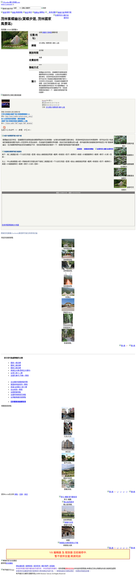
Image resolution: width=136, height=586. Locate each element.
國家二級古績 (16, 365)
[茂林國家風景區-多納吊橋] (68, 284)
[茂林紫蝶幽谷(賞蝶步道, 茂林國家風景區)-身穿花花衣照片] (120, 187)
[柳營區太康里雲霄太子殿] (68, 543)
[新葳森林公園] (68, 326)
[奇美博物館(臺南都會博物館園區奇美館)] (68, 518)
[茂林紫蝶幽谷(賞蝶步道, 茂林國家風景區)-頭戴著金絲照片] (120, 176)
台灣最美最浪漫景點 (18, 397)
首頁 (8, 12)
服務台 (42, 12)
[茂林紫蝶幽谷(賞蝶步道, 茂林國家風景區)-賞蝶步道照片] (120, 143)
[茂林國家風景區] (68, 247)
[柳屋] (68, 538)
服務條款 (29, 566)
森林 (60, 107)
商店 (30, 12)
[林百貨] (68, 450)
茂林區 (49, 32)
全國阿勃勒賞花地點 (18, 395)
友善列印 (110, 149)
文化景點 (49, 107)
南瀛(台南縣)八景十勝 (19, 387)
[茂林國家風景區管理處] (68, 258)
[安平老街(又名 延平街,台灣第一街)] (68, 419)
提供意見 (37, 566)
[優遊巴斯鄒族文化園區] (68, 476)
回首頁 (79, 149)
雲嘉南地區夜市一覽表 (19, 384)
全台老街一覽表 (17, 389)
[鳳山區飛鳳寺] (68, 502)
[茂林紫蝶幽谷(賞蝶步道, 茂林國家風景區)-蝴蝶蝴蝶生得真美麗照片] (120, 164)
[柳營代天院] (68, 522)
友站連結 (9, 563)
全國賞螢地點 (16, 392)
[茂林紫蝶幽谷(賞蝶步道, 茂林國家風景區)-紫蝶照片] (120, 155)
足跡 (21, 494)
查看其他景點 (88, 149)
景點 (16, 494)
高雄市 (44, 32)
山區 (63, 107)
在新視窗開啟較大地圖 (10, 225)
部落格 (52, 566)
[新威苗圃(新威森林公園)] (68, 341)
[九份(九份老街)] (68, 434)
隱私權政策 (20, 566)
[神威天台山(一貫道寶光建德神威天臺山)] (68, 310)
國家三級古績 (16, 368)
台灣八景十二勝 (17, 373)
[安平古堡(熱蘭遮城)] (68, 461)
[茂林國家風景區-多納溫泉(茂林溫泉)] (68, 269)
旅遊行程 (68, 12)
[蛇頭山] (68, 295)
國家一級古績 (16, 363)
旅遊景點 (19, 12)
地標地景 (55, 107)
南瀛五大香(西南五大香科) (20, 370)
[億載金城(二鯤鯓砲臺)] (68, 487)
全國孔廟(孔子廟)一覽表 (20, 375)
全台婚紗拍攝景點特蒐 (19, 382)
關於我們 (45, 566)
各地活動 (52, 12)
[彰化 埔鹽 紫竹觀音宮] (68, 497)
